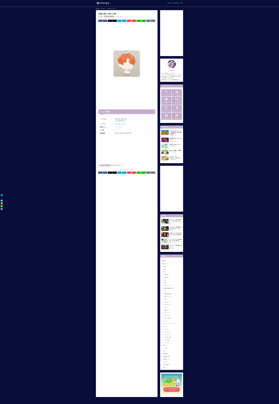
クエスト (165, 307)
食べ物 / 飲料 (166, 364)
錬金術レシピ (166, 359)
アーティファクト (167, 304)
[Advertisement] (126, 34)
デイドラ (165, 321)
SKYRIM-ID (166, 274)
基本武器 (166, 277)
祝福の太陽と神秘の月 (120, 123)
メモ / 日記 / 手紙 (167, 337)
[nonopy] (102, 3)
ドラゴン (165, 326)
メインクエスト (167, 331)
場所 (165, 345)
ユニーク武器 (166, 340)
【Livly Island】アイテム (109, 16)
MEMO (165, 266)
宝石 (165, 280)
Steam (164, 260)
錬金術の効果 (166, 356)
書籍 (165, 282)
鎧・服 (165, 361)
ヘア (123, 165)
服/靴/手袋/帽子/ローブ (169, 288)
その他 (165, 299)
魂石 (165, 367)
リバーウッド (166, 342)
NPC (165, 271)
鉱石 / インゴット (168, 296)
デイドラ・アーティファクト (170, 323)
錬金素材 (165, 353)
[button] (102, 21)
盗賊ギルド (166, 310)
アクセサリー (166, 301)
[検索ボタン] (181, 3)
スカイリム (165, 263)
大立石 (165, 348)
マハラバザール (119, 127)
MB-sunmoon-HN (116, 165)
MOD (165, 269)
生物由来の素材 (167, 293)
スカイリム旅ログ (167, 318)
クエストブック (167, 285)
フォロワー (166, 329)
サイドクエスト (167, 312)
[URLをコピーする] (150, 21)
